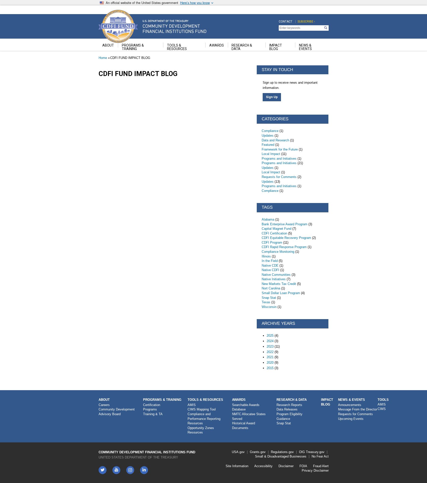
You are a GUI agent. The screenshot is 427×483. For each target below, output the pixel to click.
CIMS (382, 409)
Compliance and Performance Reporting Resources (204, 418)
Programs (150, 409)
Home (103, 58)
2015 (270, 368)
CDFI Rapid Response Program (284, 247)
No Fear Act (320, 456)
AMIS (192, 405)
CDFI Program (272, 242)
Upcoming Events (350, 419)
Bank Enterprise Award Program (284, 224)
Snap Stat (269, 298)
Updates (268, 135)
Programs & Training (162, 400)
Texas (266, 302)
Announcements (349, 405)
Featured (268, 145)
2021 (270, 357)
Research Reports (289, 405)
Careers (104, 405)
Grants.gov (258, 452)
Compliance (270, 131)
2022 (270, 352)
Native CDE (270, 265)
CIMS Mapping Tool (202, 409)
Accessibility (263, 466)
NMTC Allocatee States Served (249, 416)
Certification (151, 405)
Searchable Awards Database (245, 407)
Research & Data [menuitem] (242, 47)
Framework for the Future (280, 149)
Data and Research (275, 140)
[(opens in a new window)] (130, 470)
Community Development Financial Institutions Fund (147, 452)
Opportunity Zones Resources (201, 430)
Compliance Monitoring (278, 252)
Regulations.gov (282, 452)
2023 (270, 346)
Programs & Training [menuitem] (133, 47)
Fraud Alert (321, 466)
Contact (285, 21)
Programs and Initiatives (279, 158)
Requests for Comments (279, 177)
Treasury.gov (315, 452)
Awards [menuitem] (216, 45)
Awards (239, 400)
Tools (383, 400)
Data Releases (287, 409)
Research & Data (292, 400)
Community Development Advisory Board (117, 411)
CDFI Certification (274, 233)
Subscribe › (306, 21)
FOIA (303, 466)
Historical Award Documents (243, 425)
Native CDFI (270, 270)
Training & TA (153, 414)
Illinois (266, 256)
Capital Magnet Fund (276, 228)
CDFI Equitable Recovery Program (286, 238)
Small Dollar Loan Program (281, 293)
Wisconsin (269, 307)
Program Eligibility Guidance (289, 416)
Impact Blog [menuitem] (275, 47)
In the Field (270, 261)
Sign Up (272, 97)
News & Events (351, 400)
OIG (302, 452)
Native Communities (276, 275)
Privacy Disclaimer (315, 470)
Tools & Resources (205, 400)
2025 (270, 335)
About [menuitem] (108, 45)
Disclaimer (286, 466)
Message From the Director (357, 409)
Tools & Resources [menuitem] (177, 47)
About (104, 400)
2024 (270, 341)
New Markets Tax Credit (279, 284)
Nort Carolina (271, 288)
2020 (270, 362)
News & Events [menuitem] (305, 47)
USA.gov (238, 452)
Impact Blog (327, 402)
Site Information (237, 466)
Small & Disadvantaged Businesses (280, 456)
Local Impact (271, 154)
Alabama (268, 219)
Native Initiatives (274, 279)
